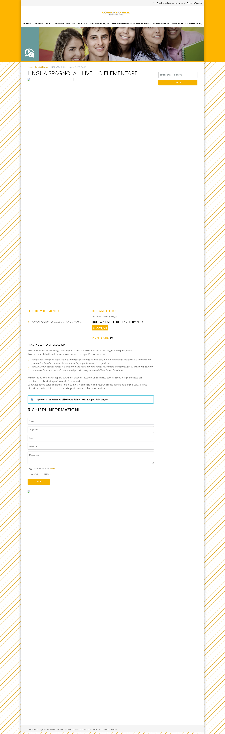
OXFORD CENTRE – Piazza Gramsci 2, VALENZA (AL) (57, 322)
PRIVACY (53, 468)
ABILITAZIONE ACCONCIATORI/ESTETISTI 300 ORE (131, 23)
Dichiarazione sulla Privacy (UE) (168, 23)
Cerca (178, 82)
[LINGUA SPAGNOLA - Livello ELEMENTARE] (50, 192)
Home (30, 67)
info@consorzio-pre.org (174, 3)
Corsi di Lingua (41, 67)
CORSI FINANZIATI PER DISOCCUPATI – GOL (70, 23)
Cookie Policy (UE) (194, 23)
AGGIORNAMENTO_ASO (99, 23)
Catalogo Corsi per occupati (36, 23)
